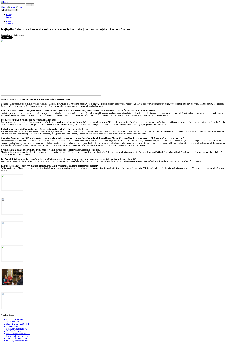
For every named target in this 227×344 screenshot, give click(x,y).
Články (9, 14)
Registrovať (12, 10)
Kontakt (9, 17)
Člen (4, 10)
